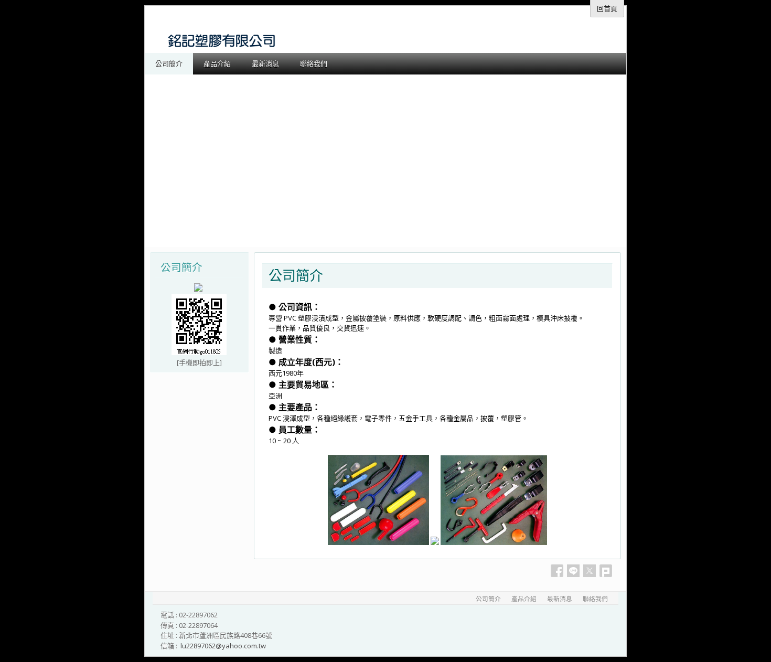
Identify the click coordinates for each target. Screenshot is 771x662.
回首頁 (607, 8)
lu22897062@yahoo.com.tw (223, 645)
